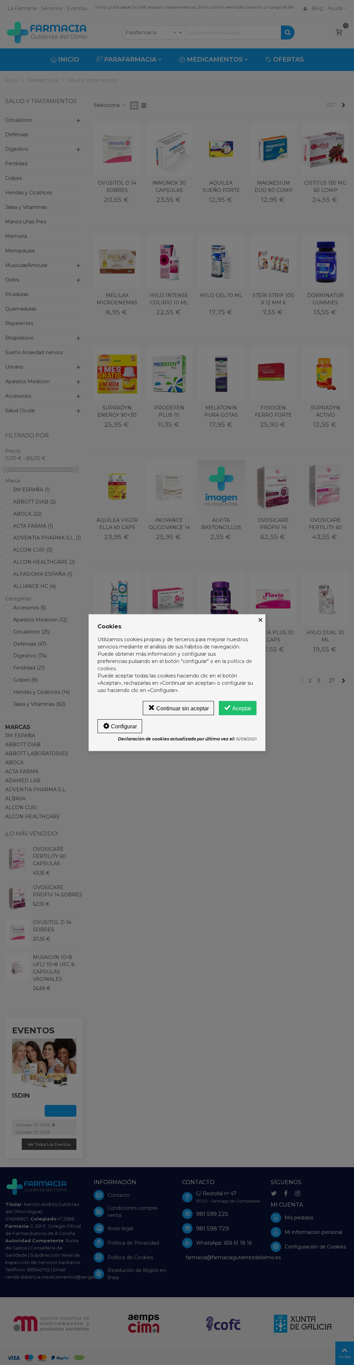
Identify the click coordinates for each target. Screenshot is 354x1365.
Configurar (123, 726)
